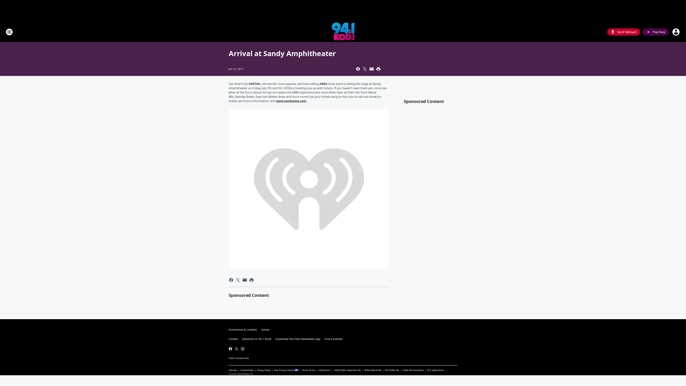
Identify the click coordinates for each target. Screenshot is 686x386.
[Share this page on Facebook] (358, 68)
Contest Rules (247, 370)
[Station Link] (343, 32)
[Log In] (676, 32)
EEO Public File (392, 370)
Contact (233, 339)
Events (265, 329)
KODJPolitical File (372, 370)
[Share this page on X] (364, 68)
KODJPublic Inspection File (348, 370)
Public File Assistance (413, 370)
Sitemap (233, 370)
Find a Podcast (333, 339)
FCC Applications (435, 370)
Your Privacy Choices (284, 370)
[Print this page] (378, 68)
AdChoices (324, 370)
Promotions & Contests (243, 329)
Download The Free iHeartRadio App (297, 339)
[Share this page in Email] (371, 68)
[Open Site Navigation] (9, 32)
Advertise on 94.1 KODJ (256, 339)
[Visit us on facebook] (230, 349)
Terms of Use (308, 370)
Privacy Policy (264, 370)
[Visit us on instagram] (242, 349)
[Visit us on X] (236, 349)
